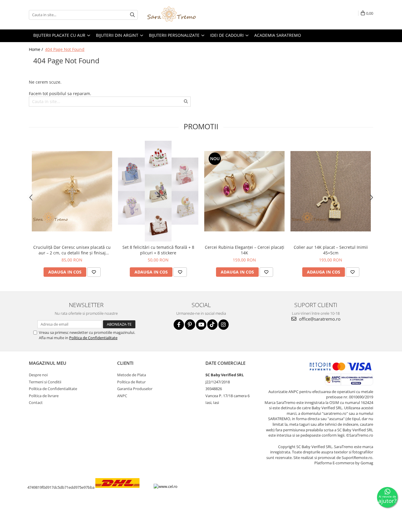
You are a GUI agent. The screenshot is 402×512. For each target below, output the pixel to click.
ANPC (122, 395)
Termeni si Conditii (45, 382)
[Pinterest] (190, 324)
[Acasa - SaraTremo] (176, 14)
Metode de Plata (131, 374)
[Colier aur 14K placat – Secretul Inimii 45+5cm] (330, 191)
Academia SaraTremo (277, 35)
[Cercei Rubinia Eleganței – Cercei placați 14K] (244, 191)
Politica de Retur (131, 382)
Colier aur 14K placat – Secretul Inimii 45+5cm (331, 250)
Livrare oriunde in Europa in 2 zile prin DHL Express (122, 492)
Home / (36, 49)
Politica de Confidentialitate (93, 337)
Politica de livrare (44, 395)
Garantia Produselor (134, 388)
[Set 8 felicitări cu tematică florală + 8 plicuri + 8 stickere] (158, 191)
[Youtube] (201, 324)
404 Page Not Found (64, 49)
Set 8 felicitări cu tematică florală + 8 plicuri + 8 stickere (158, 250)
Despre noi (38, 374)
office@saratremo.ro (319, 319)
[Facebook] (179, 324)
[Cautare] (132, 15)
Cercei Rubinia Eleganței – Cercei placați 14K (244, 250)
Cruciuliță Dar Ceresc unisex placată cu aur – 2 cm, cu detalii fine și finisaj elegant (72, 250)
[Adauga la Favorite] (94, 272)
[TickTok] (212, 324)
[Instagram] (223, 324)
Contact (36, 402)
